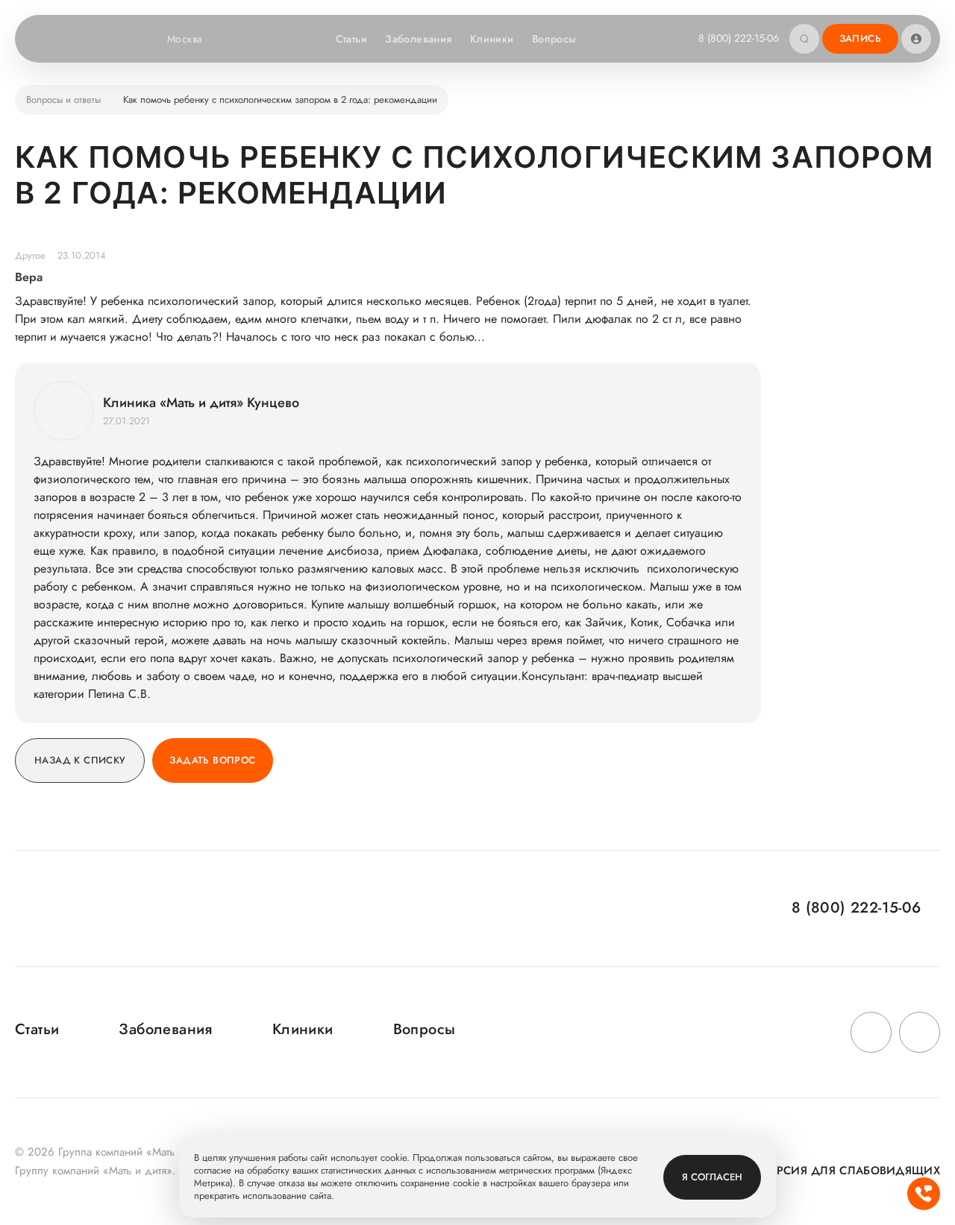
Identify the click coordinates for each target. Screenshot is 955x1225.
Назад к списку (79, 760)
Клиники (492, 38)
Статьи (352, 38)
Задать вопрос (212, 760)
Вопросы (554, 38)
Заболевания (418, 38)
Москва (185, 38)
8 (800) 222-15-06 (738, 38)
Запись (860, 38)
